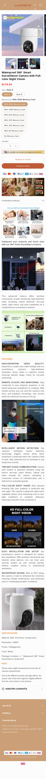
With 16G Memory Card (14, 125)
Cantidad (5, 141)
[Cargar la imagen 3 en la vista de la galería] (34, 63)
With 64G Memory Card (14, 115)
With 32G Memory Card (14, 120)
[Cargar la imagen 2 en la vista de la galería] (23, 63)
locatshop (18, 757)
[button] (4, 5)
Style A (7, 94)
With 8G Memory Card (13, 131)
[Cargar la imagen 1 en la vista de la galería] (11, 63)
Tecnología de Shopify (29, 757)
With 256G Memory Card (14, 104)
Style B (19, 94)
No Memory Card (11, 136)
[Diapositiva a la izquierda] (2, 64)
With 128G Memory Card (14, 109)
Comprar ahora (23, 166)
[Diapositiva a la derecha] (43, 64)
